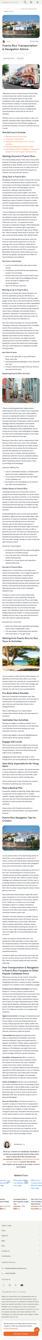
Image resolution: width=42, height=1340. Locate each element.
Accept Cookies (21, 1334)
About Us (5, 1236)
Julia (8, 41)
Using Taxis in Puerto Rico (14, 139)
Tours (3, 1231)
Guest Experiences (9, 58)
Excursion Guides (15, 9)
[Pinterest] (16, 1285)
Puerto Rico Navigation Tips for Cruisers (19, 147)
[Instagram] (10, 1285)
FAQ (3, 1246)
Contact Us (6, 1251)
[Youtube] (22, 1285)
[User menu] (37, 2)
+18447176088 (9, 1273)
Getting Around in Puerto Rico (16, 136)
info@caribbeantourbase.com (15, 1268)
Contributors (6, 1256)
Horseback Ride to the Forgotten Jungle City (21, 1201)
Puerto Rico (20, 58)
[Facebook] (4, 1285)
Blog (3, 1241)
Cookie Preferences (11, 1328)
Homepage (7, 9)
